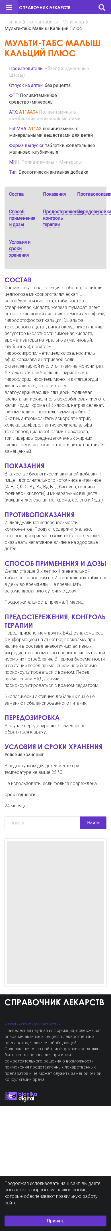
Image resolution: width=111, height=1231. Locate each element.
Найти (93, 822)
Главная (13, 22)
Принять (56, 1221)
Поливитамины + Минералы (55, 22)
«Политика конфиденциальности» (32, 1024)
